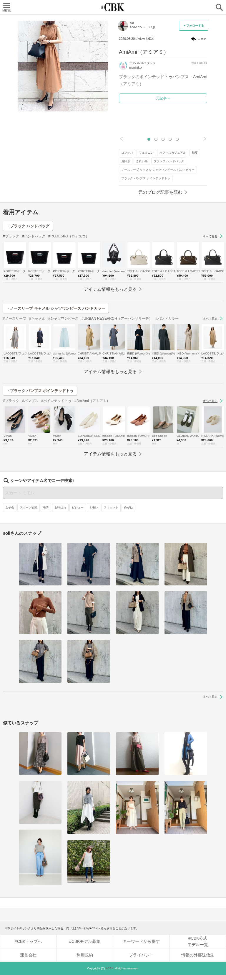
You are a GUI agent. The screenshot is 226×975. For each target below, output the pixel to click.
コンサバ (127, 152)
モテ (46, 507)
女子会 (9, 507)
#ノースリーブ (14, 318)
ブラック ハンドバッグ (169, 161)
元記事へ (163, 98)
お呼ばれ (60, 507)
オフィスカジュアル (172, 152)
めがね (128, 507)
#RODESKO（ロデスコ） (68, 236)
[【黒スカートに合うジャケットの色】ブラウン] (137, 564)
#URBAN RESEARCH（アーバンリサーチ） (117, 318)
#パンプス (30, 401)
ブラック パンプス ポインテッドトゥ (145, 178)
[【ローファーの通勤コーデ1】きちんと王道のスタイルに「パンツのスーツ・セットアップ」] (88, 564)
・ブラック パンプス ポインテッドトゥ (40, 390)
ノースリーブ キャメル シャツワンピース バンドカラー (158, 169)
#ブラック (11, 236)
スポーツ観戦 (28, 507)
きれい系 (142, 161)
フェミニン (146, 152)
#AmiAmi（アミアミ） (92, 401)
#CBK (110, 968)
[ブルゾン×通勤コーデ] (88, 661)
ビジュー (78, 507)
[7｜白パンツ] (185, 564)
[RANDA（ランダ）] (88, 861)
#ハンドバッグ (33, 236)
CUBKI (113, 7)
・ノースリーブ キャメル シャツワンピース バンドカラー (55, 308)
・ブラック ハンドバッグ (27, 226)
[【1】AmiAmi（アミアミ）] (137, 807)
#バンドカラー (167, 318)
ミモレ (93, 507)
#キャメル (37, 318)
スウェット (111, 507)
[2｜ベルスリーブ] (40, 612)
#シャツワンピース (63, 318)
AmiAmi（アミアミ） (144, 52)
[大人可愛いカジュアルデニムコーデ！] (40, 858)
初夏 (195, 152)
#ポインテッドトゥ (56, 401)
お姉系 (125, 161)
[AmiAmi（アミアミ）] (40, 753)
